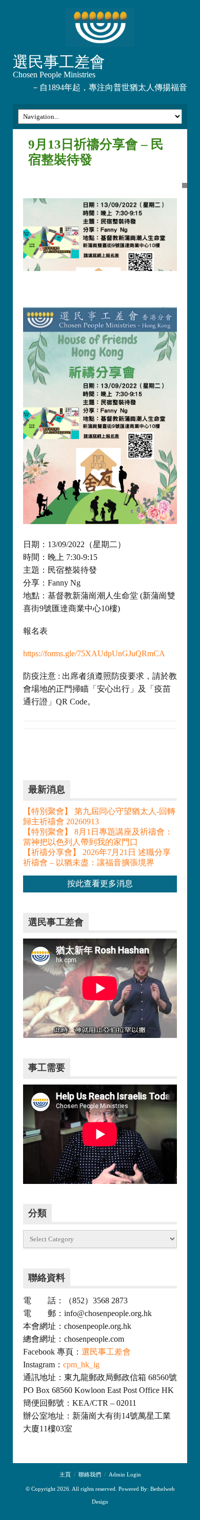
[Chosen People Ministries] (100, 28)
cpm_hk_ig (81, 1364)
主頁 (65, 1474)
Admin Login (125, 1474)
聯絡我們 (89, 1474)
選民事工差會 (106, 1351)
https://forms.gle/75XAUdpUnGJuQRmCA (94, 653)
